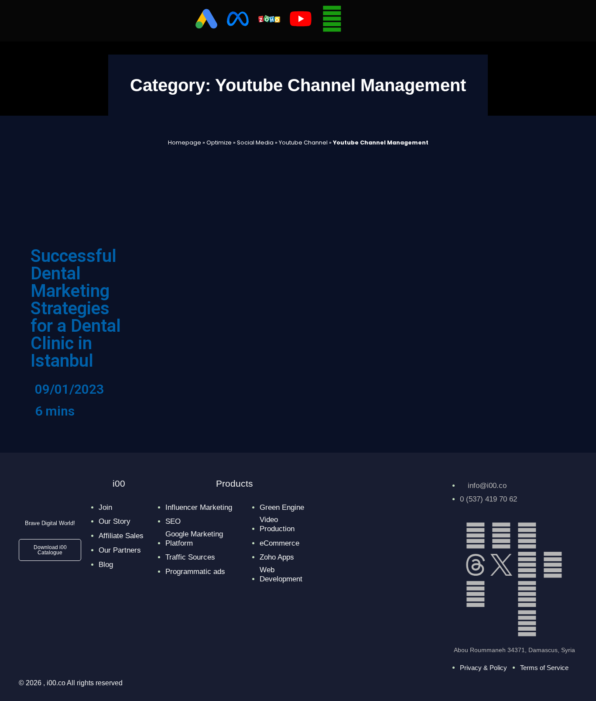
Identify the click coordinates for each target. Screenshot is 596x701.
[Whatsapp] (332, 19)
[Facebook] (501, 535)
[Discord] (501, 594)
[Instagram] (527, 535)
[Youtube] (527, 594)
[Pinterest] (475, 594)
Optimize (219, 142)
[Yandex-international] (501, 623)
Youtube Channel (303, 142)
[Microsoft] (553, 594)
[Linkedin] (475, 535)
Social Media (255, 142)
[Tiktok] (553, 535)
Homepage (184, 142)
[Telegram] (553, 565)
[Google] (527, 623)
